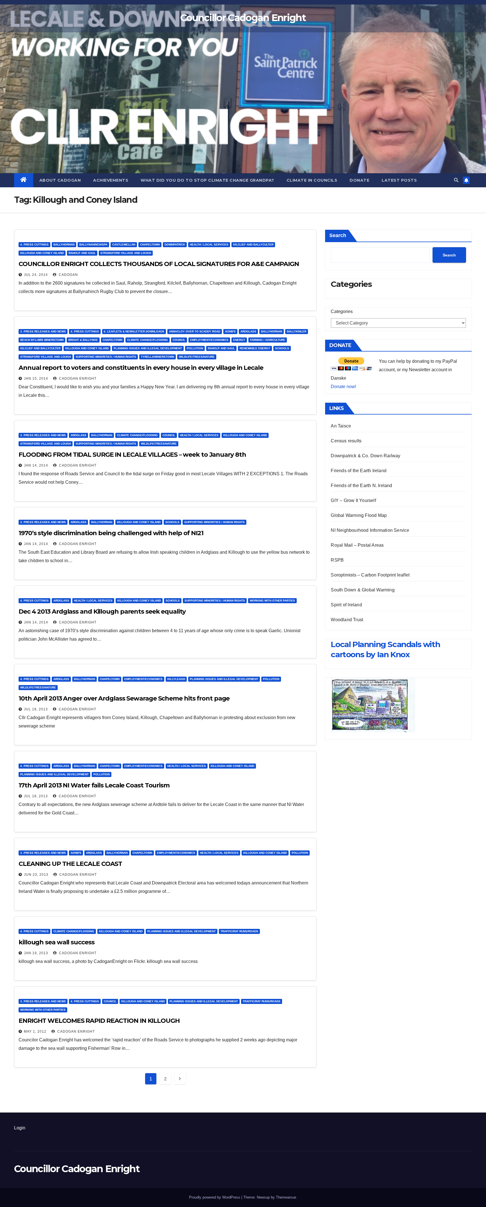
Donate (359, 180)
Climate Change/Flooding (147, 339)
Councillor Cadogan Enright (243, 18)
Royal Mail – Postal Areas (357, 545)
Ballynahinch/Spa (93, 244)
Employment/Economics (209, 339)
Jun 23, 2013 (36, 875)
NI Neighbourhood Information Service (370, 530)
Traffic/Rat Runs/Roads (239, 931)
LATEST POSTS (399, 180)
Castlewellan (123, 244)
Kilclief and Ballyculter (253, 244)
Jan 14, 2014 (36, 465)
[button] (456, 180)
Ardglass (248, 331)
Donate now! (343, 386)
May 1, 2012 (35, 1031)
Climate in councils (312, 180)
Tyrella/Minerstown (157, 356)
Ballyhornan (64, 244)
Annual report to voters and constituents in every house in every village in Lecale (141, 367)
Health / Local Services (209, 244)
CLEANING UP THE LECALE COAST (70, 864)
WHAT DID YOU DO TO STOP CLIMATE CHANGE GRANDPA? (207, 180)
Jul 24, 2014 (36, 275)
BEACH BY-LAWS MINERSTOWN (42, 339)
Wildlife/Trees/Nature (197, 356)
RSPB (337, 560)
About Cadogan (60, 180)
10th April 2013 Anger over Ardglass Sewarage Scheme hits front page (124, 698)
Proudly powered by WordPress (215, 1197)
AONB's (230, 331)
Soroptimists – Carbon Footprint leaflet (370, 575)
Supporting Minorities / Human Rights (106, 356)
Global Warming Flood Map (359, 515)
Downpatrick (175, 244)
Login (19, 1127)
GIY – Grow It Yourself (353, 500)
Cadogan (68, 275)
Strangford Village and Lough (125, 253)
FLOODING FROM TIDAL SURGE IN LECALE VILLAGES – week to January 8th (132, 454)
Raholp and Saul (82, 253)
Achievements (110, 180)
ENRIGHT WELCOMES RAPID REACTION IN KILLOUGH (99, 1020)
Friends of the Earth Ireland (358, 470)
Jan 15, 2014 (36, 378)
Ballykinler (296, 331)
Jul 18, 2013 (36, 709)
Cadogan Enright (77, 378)
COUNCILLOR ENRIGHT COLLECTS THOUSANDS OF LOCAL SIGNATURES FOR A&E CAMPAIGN (159, 264)
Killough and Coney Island (42, 253)
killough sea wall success (56, 942)
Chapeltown (150, 244)
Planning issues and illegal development (148, 348)
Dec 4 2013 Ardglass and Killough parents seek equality (102, 611)
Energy (239, 339)
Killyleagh (176, 679)
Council (179, 339)
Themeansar (286, 1197)
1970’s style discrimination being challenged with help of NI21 (111, 533)
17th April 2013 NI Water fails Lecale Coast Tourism (94, 785)
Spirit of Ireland (346, 604)
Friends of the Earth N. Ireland (361, 485)
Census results (346, 440)
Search (337, 235)
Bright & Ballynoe (83, 339)
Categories (342, 311)
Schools (282, 348)
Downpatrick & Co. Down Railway (365, 455)
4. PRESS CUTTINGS (34, 244)
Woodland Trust (347, 619)
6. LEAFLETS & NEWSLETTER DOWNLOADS (134, 331)
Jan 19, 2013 (36, 953)
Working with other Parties (272, 600)
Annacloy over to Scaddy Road (194, 331)
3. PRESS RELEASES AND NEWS (43, 331)
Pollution (195, 348)
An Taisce (341, 426)
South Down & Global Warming (362, 589)
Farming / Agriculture (267, 339)
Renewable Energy (255, 348)
